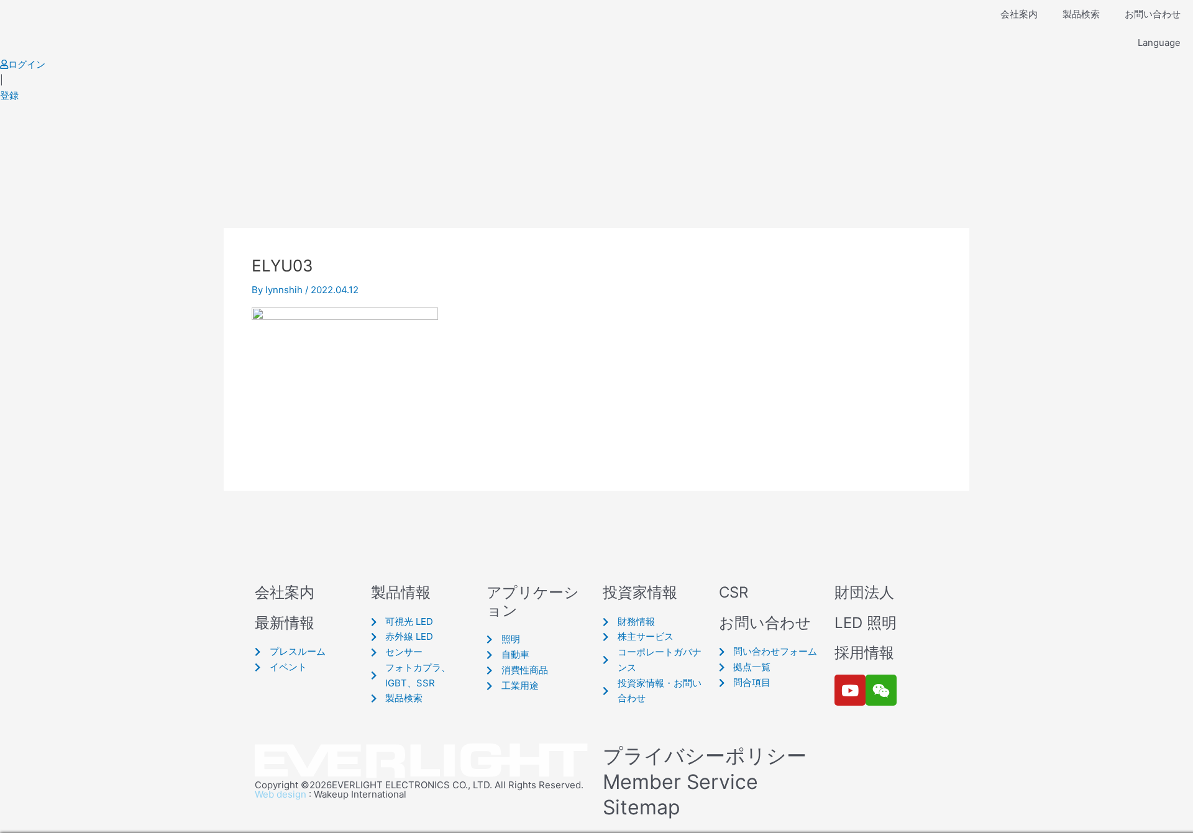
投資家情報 (640, 592)
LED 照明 (865, 623)
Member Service (680, 782)
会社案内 (1019, 14)
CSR (733, 592)
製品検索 (1081, 14)
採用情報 (864, 653)
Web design (280, 794)
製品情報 (401, 592)
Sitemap (641, 807)
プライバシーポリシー (705, 756)
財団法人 (864, 592)
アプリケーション (533, 601)
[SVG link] (422, 761)
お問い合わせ (1153, 14)
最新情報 (284, 623)
